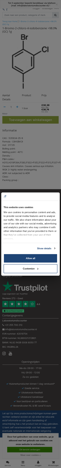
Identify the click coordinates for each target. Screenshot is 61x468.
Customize (29, 268)
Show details (44, 248)
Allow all (30, 258)
